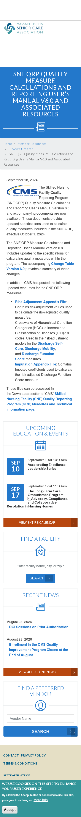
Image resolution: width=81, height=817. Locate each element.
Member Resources (32, 143)
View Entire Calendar (37, 522)
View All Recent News (37, 672)
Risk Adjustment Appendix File (40, 301)
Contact (11, 755)
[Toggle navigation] (69, 29)
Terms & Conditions (20, 763)
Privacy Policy (33, 755)
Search (37, 578)
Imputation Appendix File (35, 364)
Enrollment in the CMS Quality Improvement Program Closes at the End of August (38, 649)
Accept (10, 810)
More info (40, 800)
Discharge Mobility (40, 348)
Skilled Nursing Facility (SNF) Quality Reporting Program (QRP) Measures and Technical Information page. (39, 401)
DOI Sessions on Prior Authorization (38, 626)
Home (7, 143)
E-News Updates (21, 149)
